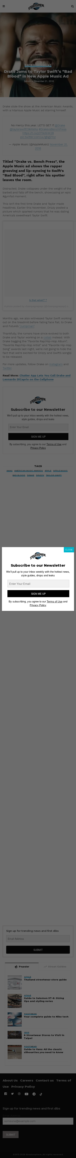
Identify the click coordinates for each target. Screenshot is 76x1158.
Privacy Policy (38, 605)
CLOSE (69, 549)
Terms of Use (54, 601)
